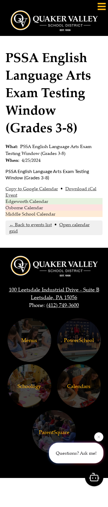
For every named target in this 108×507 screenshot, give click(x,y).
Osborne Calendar (24, 207)
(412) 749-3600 (62, 304)
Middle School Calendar (30, 214)
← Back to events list (30, 224)
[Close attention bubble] (98, 436)
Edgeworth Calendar (26, 201)
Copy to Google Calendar (31, 188)
